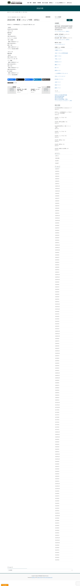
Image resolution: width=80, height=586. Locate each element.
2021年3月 (57, 323)
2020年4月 (57, 343)
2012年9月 (57, 545)
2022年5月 (57, 291)
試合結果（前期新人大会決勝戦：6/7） (62, 148)
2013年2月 (57, 532)
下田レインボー (58, 58)
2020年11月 (57, 333)
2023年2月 (57, 269)
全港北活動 (57, 158)
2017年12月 (57, 402)
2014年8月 (57, 493)
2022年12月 (57, 274)
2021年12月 (57, 304)
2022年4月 (57, 294)
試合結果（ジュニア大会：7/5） (61, 131)
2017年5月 (57, 419)
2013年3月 (57, 530)
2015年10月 (57, 459)
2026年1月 (57, 183)
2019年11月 (57, 350)
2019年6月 (57, 358)
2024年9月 (57, 222)
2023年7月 (57, 257)
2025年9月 (57, 193)
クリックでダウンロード (60, 36)
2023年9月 (57, 252)
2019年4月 (57, 363)
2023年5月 (57, 262)
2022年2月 (57, 299)
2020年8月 (57, 338)
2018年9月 (57, 380)
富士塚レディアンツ (59, 79)
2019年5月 (57, 360)
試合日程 (15, 82)
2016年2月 (57, 449)
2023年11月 (57, 247)
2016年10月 (57, 436)
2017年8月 (57, 412)
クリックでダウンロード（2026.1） (62, 31)
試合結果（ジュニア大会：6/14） (61, 135)
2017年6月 (57, 417)
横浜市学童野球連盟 (59, 97)
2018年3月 (57, 395)
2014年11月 (57, 486)
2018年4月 (57, 392)
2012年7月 (57, 550)
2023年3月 (57, 267)
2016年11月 (57, 434)
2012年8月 (57, 547)
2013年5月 (57, 527)
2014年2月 (57, 508)
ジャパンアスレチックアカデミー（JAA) (63, 100)
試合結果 (57, 163)
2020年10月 (57, 336)
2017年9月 (57, 409)
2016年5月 (57, 441)
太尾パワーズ (57, 82)
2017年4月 (57, 422)
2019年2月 (57, 368)
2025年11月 (57, 188)
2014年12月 (57, 483)
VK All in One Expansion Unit (47, 577)
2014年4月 (57, 503)
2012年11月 (57, 540)
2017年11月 (57, 404)
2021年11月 (57, 306)
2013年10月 (57, 515)
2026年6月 (57, 171)
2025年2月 (57, 210)
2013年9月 (57, 518)
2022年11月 (57, 277)
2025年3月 (57, 208)
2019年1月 (57, 370)
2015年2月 (57, 478)
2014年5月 (57, 500)
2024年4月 (57, 235)
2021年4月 (57, 321)
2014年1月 (57, 510)
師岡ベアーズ (57, 87)
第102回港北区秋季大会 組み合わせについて (63, 107)
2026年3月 (57, 178)
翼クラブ (57, 67)
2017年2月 (57, 427)
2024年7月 (57, 227)
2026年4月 (57, 176)
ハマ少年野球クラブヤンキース (61, 73)
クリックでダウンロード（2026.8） (62, 39)
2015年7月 (57, 466)
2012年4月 (57, 557)
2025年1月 (57, 213)
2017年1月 (57, 429)
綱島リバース (57, 64)
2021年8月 (57, 311)
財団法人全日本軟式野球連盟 (61, 95)
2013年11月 (57, 513)
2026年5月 (57, 173)
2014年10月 (57, 488)
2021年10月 (57, 309)
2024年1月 (57, 242)
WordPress (33, 577)
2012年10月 (57, 542)
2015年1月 (57, 481)
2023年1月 (57, 272)
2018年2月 (57, 397)
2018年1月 (57, 400)
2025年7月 (57, 198)
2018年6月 (57, 387)
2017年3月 (57, 424)
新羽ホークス (57, 70)
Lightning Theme (39, 577)
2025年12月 (57, 186)
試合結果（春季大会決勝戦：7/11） (61, 121)
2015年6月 (57, 468)
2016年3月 (57, 446)
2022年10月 (57, 279)
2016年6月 (57, 439)
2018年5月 (57, 390)
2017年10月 (57, 407)
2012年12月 (57, 537)
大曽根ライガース (58, 50)
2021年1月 (57, 328)
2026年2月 (57, 181)
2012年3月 (57, 559)
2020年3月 (57, 345)
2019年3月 (57, 365)
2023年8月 (57, 254)
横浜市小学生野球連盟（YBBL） (62, 99)
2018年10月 (57, 377)
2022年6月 (57, 289)
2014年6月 (57, 498)
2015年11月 (57, 456)
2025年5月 (57, 203)
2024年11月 (57, 218)
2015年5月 (57, 471)
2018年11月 (57, 375)
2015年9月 (57, 461)
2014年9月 (57, 491)
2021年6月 (57, 316)
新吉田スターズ (58, 61)
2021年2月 (57, 326)
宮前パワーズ (57, 84)
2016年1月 (57, 451)
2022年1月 (57, 301)
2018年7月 (57, 385)
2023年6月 (57, 259)
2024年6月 (57, 230)
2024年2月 (57, 240)
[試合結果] (46, 88)
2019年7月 (57, 355)
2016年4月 (57, 444)
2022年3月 (57, 296)
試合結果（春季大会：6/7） (60, 144)
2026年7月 (57, 168)
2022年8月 (57, 284)
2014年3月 (57, 505)
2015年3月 (57, 476)
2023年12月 (57, 245)
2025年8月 (57, 195)
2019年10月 (57, 353)
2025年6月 (57, 200)
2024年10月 (57, 220)
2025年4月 (57, 205)
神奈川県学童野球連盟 (59, 96)
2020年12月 (57, 331)
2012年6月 (57, 552)
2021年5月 (57, 318)
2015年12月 (57, 454)
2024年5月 (57, 232)
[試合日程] (12, 88)
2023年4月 (57, 264)
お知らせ (57, 155)
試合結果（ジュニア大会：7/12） (61, 117)
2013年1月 (57, 535)
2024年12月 (57, 215)
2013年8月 (57, 520)
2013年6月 (57, 525)
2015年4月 (57, 473)
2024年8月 (57, 225)
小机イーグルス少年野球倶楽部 (61, 53)
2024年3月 (57, 237)
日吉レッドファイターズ (60, 76)
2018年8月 (57, 382)
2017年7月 (57, 414)
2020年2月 (57, 348)
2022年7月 (57, 286)
